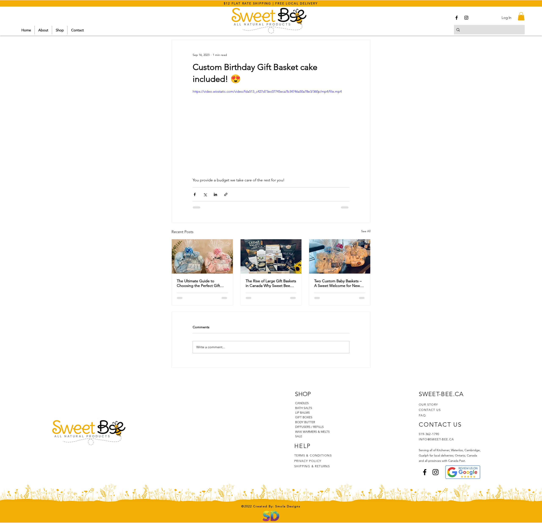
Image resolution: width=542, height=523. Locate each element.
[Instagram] (466, 17)
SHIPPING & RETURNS (312, 466)
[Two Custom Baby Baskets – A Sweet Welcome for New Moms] (339, 256)
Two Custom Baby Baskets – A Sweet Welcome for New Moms (338, 283)
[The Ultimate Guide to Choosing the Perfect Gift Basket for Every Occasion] (202, 256)
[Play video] (271, 133)
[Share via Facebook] (195, 194)
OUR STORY (428, 404)
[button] (521, 16)
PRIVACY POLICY (308, 461)
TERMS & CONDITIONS (313, 455)
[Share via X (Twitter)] (205, 194)
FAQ (422, 415)
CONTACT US (430, 410)
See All (366, 231)
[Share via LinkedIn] (215, 194)
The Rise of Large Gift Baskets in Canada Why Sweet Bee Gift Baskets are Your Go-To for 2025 (271, 283)
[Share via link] (226, 194)
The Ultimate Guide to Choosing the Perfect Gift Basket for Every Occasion (199, 283)
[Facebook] (456, 17)
